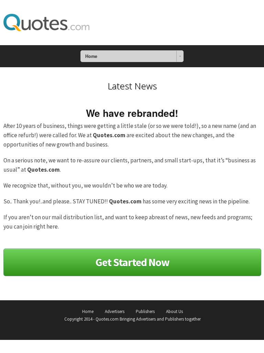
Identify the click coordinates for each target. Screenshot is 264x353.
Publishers (145, 311)
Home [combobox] (91, 56)
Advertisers (114, 311)
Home (88, 311)
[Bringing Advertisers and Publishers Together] (46, 21)
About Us (174, 311)
